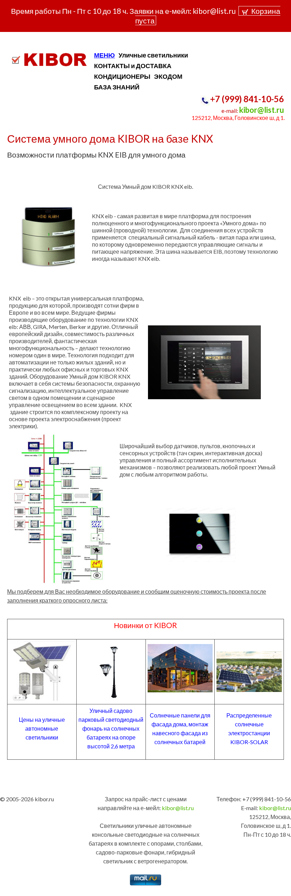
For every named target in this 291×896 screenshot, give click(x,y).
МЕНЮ (104, 55)
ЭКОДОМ (168, 76)
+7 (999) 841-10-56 (247, 99)
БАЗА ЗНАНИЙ (116, 87)
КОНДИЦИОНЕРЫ (122, 76)
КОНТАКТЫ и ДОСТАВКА (132, 66)
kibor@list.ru (261, 110)
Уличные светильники (153, 55)
